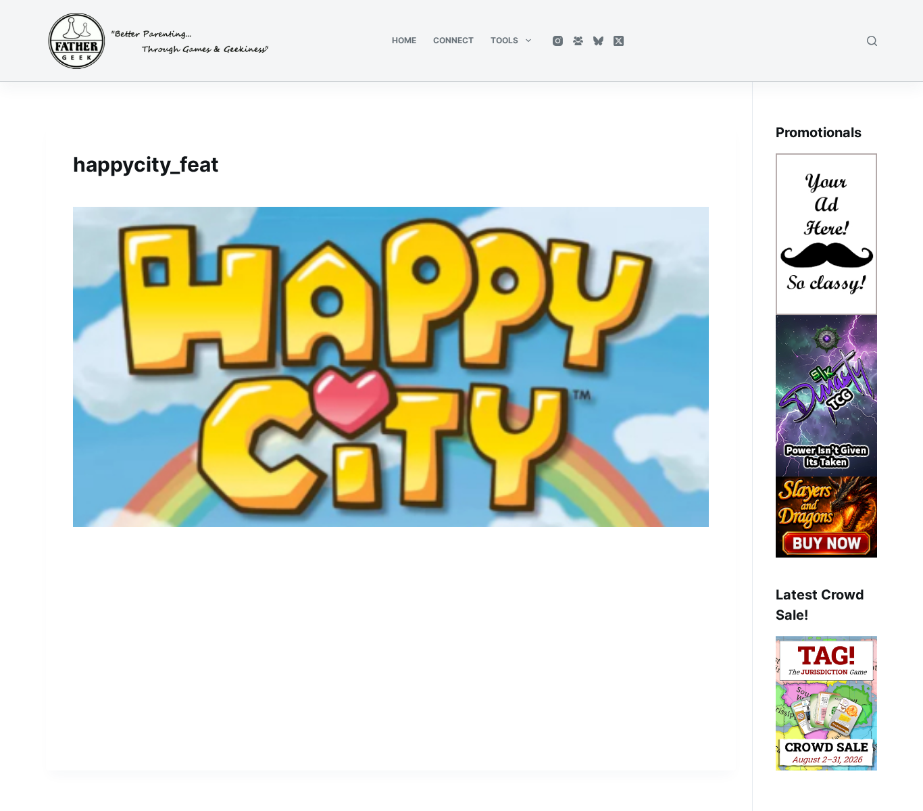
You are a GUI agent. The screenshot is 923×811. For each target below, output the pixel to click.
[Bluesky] (598, 41)
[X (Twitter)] (619, 41)
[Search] (872, 41)
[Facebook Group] (578, 41)
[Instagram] (558, 41)
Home (404, 40)
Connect (453, 40)
